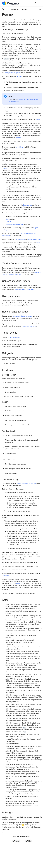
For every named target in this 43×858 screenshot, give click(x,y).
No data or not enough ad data (15, 406)
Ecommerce (27, 205)
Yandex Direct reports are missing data (18, 435)
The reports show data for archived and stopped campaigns (21, 441)
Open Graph (30, 289)
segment (19, 76)
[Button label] (39, 3)
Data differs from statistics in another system (20, 411)
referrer (37, 119)
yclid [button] (6, 59)
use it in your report (34, 239)
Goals (8, 219)
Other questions (10, 392)
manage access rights (28, 326)
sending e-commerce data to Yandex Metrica (23, 100)
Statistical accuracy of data (15, 224)
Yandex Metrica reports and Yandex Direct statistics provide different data (22, 448)
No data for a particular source (15, 464)
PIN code (19, 583)
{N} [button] (24, 727)
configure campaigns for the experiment (21, 273)
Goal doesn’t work (11, 473)
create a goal (20, 239)
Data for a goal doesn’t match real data (18, 468)
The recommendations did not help (18, 511)
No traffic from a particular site (15, 420)
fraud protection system (13, 73)
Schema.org (19, 289)
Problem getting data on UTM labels (17, 425)
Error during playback (12, 387)
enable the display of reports (22, 316)
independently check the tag (26, 483)
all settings (19, 147)
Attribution (9, 221)
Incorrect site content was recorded (17, 383)
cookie (4, 168)
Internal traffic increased (13, 415)
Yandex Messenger (13, 337)
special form (6, 575)
